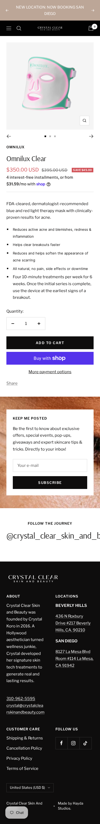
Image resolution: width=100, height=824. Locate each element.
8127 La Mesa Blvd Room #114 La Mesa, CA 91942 (74, 658)
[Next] (91, 136)
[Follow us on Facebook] (61, 743)
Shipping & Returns (24, 738)
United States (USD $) (27, 787)
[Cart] (91, 28)
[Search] (19, 28)
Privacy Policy (19, 758)
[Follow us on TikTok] (85, 743)
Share (12, 383)
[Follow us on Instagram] (73, 743)
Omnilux (15, 147)
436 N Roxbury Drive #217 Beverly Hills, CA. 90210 (73, 623)
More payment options (50, 371)
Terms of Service (22, 768)
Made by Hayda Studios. (70, 806)
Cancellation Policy (24, 748)
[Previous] (8, 136)
